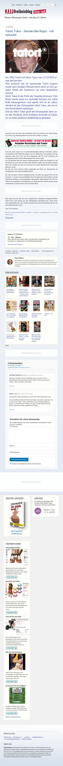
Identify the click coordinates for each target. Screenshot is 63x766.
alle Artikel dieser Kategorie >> (16, 244)
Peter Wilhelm (19, 258)
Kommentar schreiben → (15, 365)
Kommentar (14, 426)
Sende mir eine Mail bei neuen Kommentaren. (26, 464)
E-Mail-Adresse (14, 452)
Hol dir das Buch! (16, 531)
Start (13, 5)
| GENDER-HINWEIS (26, 739)
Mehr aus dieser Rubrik (13, 717)
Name (12, 446)
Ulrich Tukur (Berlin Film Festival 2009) (16, 212)
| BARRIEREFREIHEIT (36, 737)
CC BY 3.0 (49, 212)
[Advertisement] (31, 125)
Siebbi (29, 212)
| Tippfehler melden (24, 251)
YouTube (37, 5)
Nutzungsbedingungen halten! (23, 367)
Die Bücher (19, 5)
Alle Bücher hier (17, 534)
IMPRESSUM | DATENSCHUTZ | (14, 737)
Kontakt (26, 5)
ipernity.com (36, 212)
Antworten (11, 386)
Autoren (31, 5)
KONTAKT (27, 737)
